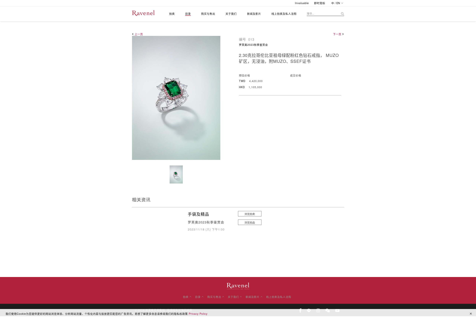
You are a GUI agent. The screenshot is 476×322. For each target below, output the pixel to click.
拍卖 (172, 13)
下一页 (337, 34)
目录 (188, 13)
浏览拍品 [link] (250, 222)
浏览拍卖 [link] (250, 214)
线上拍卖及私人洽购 (284, 13)
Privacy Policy (198, 313)
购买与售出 (208, 13)
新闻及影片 (254, 13)
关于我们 (231, 13)
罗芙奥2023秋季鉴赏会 (253, 44)
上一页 (139, 34)
